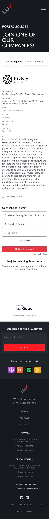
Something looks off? (14, 196)
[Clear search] (43, 215)
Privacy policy (18, 316)
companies (17, 61)
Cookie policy (31, 316)
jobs (6, 61)
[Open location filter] (43, 233)
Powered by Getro (40, 254)
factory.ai (18, 82)
